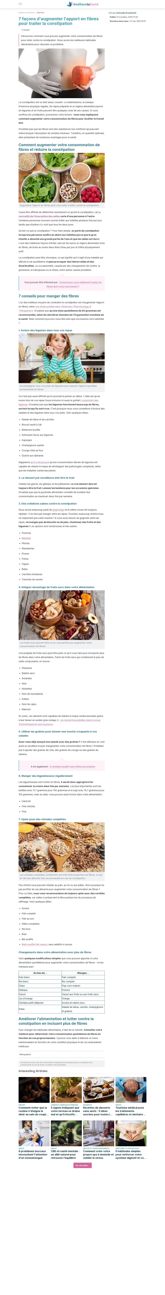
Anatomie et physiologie (127, 1148)
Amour (22, 1105)
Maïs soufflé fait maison (34, 944)
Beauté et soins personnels (96, 1148)
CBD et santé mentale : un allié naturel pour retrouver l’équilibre (65, 1154)
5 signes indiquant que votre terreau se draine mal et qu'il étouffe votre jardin (65, 1111)
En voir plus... (82, 1165)
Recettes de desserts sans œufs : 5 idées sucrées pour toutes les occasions (98, 1111)
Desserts (87, 1105)
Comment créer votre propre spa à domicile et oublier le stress (98, 1154)
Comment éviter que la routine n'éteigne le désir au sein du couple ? (33, 1111)
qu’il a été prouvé (40, 462)
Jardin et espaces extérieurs (64, 1105)
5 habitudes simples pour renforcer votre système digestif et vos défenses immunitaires (130, 1155)
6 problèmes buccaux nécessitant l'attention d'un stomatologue (33, 1154)
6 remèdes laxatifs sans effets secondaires (72, 766)
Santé (118, 1105)
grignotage (58, 509)
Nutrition (40, 13)
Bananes (26, 538)
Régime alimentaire (27, 13)
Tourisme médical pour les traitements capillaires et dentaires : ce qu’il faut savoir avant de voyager (131, 1111)
